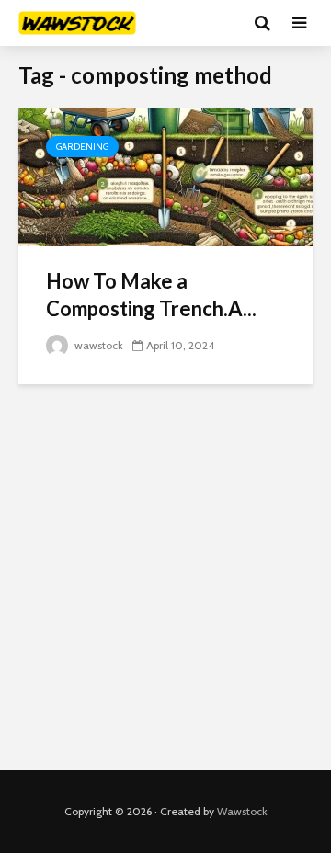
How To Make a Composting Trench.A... (151, 294)
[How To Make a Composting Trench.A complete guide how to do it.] (165, 176)
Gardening (82, 147)
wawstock (97, 345)
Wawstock (242, 811)
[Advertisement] (165, 577)
